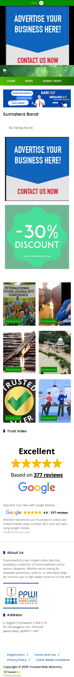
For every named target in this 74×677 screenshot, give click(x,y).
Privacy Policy (16, 660)
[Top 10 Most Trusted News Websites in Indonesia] (55, 401)
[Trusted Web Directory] (18, 71)
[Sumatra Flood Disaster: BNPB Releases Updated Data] (55, 352)
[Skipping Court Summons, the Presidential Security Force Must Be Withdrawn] (55, 304)
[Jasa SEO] (37, 98)
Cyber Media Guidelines (53, 660)
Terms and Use (45, 655)
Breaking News (13, 321)
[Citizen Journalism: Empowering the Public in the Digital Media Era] (19, 304)
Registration (16, 655)
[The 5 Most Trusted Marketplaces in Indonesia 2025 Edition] (19, 401)
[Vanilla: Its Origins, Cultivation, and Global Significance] (19, 352)
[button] (68, 71)
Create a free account (16, 532)
